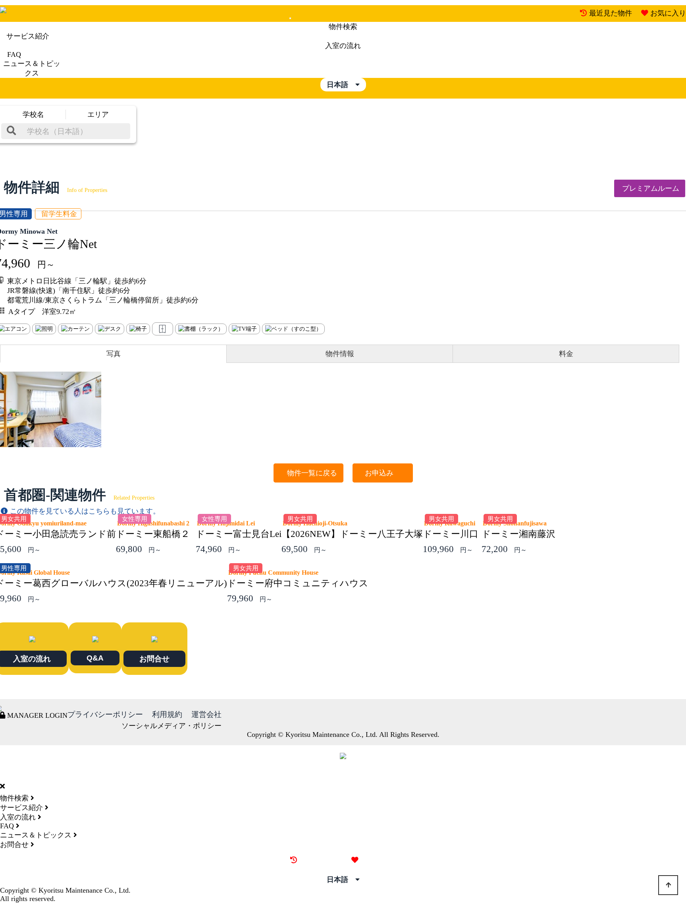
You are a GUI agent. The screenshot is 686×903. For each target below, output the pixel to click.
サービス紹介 (27, 36)
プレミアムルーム (649, 188)
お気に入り (668, 13)
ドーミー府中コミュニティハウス (297, 583)
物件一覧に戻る (308, 473)
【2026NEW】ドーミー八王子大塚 (352, 534)
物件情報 (340, 354)
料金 (566, 354)
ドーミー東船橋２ (153, 534)
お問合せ (154, 658)
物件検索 (343, 27)
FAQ (14, 54)
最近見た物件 (610, 13)
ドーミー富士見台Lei (238, 534)
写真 (113, 354)
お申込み (383, 473)
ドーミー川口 (450, 534)
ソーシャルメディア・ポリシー (171, 726)
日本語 (341, 85)
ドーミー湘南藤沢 (518, 534)
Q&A (95, 657)
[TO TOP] (668, 885)
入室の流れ (343, 46)
